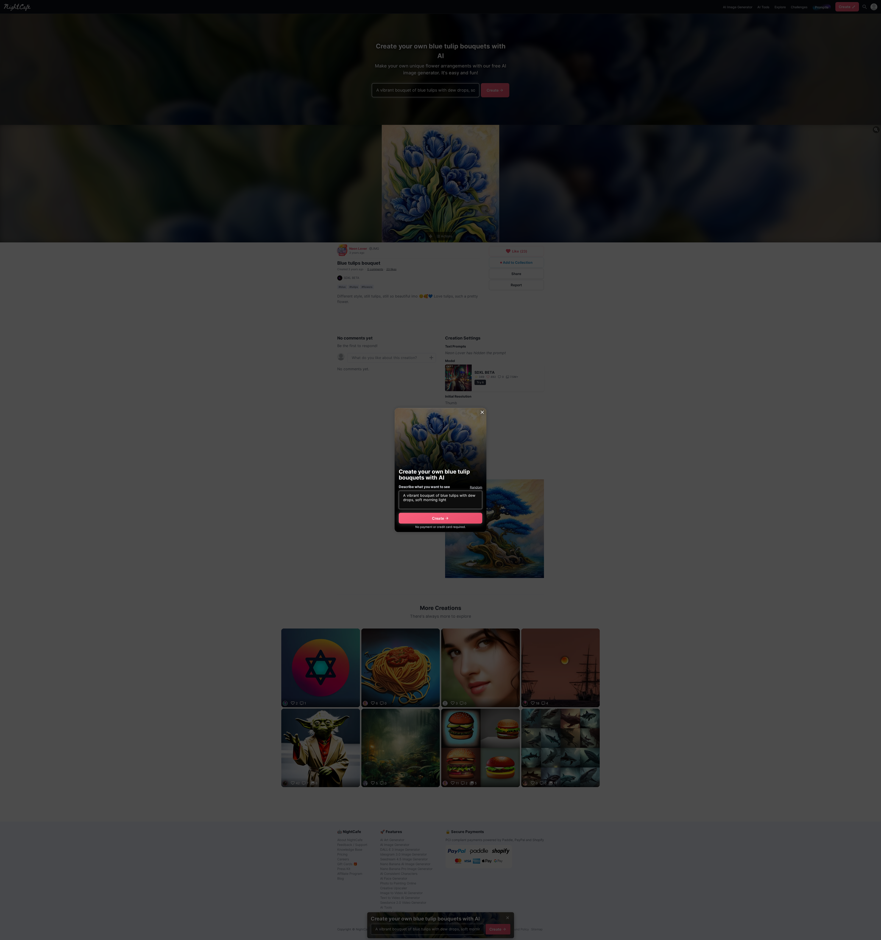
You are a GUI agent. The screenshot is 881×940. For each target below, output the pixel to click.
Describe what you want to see (424, 487)
